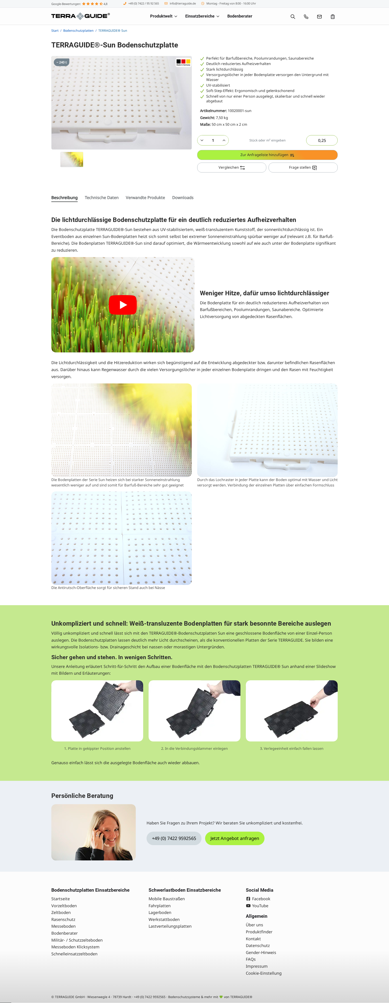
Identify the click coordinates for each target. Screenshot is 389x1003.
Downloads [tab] (183, 197)
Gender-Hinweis (261, 952)
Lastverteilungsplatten (170, 926)
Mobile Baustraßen (167, 898)
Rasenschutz (63, 919)
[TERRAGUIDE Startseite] (80, 16)
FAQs (251, 959)
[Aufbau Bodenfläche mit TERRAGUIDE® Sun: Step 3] (292, 710)
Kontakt (253, 938)
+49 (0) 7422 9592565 (174, 838)
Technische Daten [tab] (102, 197)
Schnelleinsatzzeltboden (74, 953)
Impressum (257, 966)
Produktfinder (259, 931)
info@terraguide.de (183, 3)
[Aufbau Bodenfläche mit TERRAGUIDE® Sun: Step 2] (194, 710)
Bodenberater (64, 933)
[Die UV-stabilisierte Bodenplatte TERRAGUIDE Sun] (122, 304)
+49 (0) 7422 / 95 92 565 (143, 3)
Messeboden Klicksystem (75, 946)
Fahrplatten (160, 905)
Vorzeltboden (64, 905)
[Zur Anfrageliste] (332, 16)
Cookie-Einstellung (264, 973)
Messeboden (63, 926)
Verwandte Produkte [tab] (145, 197)
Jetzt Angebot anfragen (234, 838)
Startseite (60, 898)
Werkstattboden (164, 919)
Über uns (254, 924)
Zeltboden (61, 912)
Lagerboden (160, 912)
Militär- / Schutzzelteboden (77, 940)
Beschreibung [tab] (64, 197)
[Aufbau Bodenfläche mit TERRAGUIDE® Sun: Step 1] (97, 710)
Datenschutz (258, 945)
